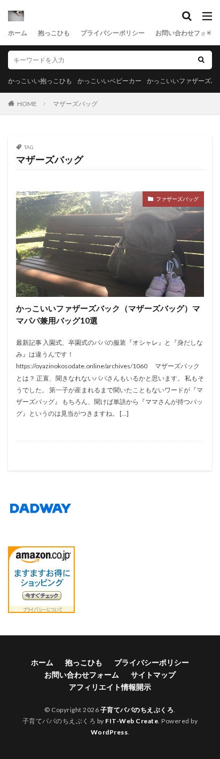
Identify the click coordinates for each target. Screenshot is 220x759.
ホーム (17, 33)
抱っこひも (54, 33)
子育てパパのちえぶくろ (137, 710)
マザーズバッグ (75, 104)
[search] (201, 60)
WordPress (109, 732)
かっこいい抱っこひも (40, 81)
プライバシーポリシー (113, 33)
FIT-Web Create (131, 721)
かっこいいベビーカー (109, 81)
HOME (27, 104)
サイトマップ (153, 674)
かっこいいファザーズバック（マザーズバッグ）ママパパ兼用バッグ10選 (108, 314)
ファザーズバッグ (177, 199)
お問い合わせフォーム (187, 33)
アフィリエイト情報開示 (110, 686)
